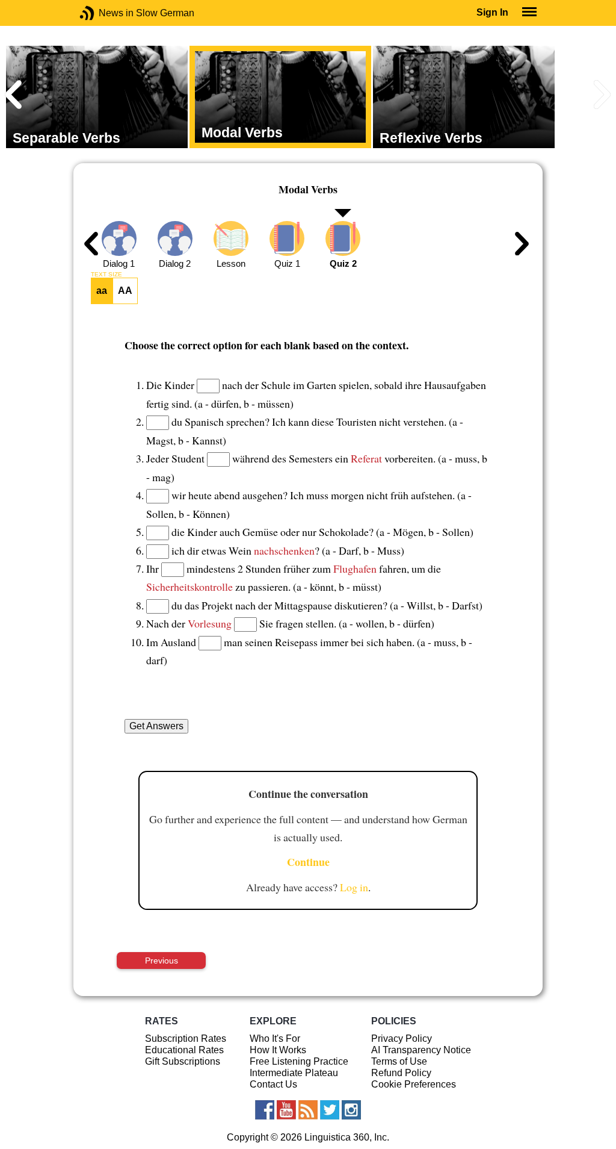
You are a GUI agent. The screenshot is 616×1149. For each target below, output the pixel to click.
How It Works (278, 1050)
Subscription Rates (185, 1038)
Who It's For (275, 1038)
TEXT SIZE (106, 275)
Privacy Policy (401, 1038)
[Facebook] (264, 1109)
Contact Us (273, 1084)
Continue (308, 862)
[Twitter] (329, 1109)
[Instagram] (351, 1109)
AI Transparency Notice (421, 1050)
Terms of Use (399, 1061)
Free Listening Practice (299, 1061)
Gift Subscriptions (182, 1061)
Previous (161, 960)
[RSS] (308, 1109)
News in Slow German (105, 13)
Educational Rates (184, 1050)
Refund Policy (401, 1073)
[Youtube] (286, 1109)
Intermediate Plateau (294, 1073)
